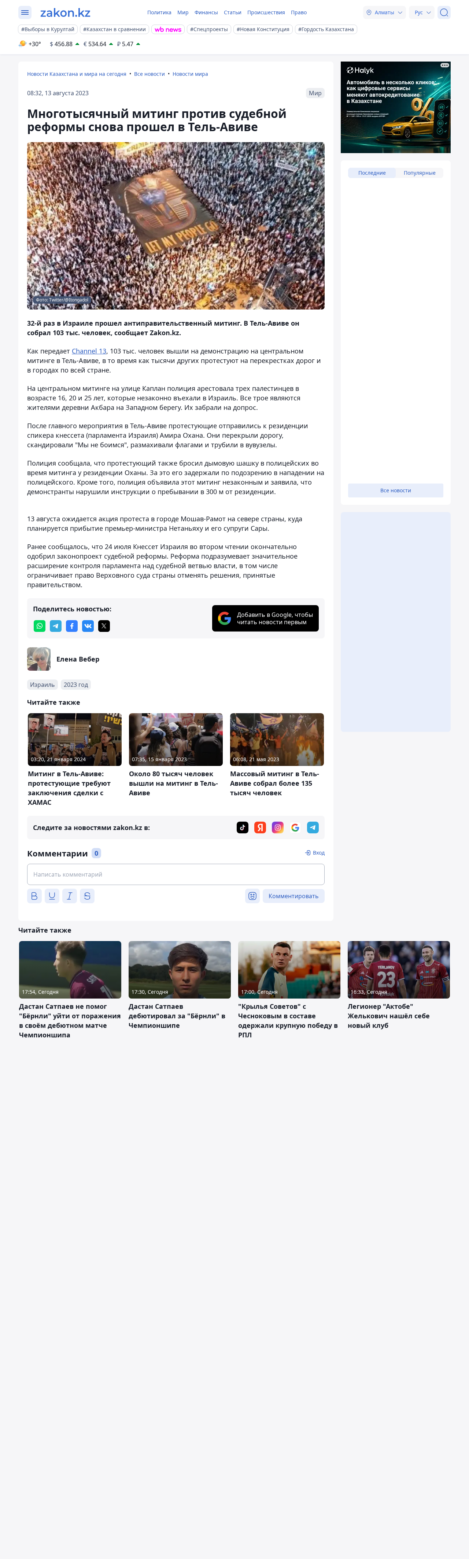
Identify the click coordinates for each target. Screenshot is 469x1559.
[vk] (88, 626)
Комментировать (294, 896)
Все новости (149, 73)
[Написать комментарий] (176, 874)
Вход (319, 852)
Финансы (206, 12)
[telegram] (55, 626)
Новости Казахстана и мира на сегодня (76, 73)
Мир (183, 12)
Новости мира (190, 73)
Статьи (232, 12)
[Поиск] (444, 12)
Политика (159, 12)
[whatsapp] (39, 626)
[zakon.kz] (65, 12)
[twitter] (104, 626)
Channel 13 (89, 351)
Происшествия (266, 12)
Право (299, 12)
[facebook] (71, 626)
